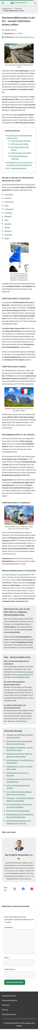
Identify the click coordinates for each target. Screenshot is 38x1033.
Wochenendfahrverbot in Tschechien (19, 157)
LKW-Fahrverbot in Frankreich (21, 153)
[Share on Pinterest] (31, 889)
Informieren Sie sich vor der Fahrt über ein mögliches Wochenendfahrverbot (20, 164)
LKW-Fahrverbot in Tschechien (15, 575)
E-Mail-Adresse (9, 969)
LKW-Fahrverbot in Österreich (21, 141)
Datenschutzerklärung (9, 1000)
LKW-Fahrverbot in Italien (19, 144)
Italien (6, 206)
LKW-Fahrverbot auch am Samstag (23, 107)
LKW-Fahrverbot (29, 185)
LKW (6, 302)
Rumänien (7, 224)
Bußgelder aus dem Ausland (23, 639)
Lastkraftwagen (22, 690)
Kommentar (8, 927)
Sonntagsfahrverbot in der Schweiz (20, 148)
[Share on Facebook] (23, 889)
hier (25, 721)
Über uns (5, 1010)
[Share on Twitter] (14, 889)
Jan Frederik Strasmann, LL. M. (25, 37)
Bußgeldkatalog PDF (9, 996)
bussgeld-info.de (7, 8)
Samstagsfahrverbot (24, 675)
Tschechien (8, 235)
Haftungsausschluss (9, 1014)
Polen (6, 220)
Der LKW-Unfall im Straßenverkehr (18, 811)
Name (6, 958)
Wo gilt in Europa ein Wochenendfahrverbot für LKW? (19, 137)
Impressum (6, 1005)
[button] (3, 3)
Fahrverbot (18, 8)
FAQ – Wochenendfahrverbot (16, 168)
